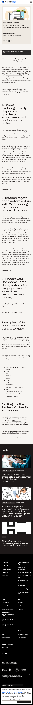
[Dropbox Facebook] (6, 653)
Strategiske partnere (23, 634)
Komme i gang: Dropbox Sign (8, 620)
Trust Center (5, 647)
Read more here (6, 189)
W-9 (7, 373)
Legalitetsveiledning (7, 644)
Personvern (21, 609)
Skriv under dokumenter (24, 572)
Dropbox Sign (5, 566)
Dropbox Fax (5, 572)
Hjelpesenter (5, 602)
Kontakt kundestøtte (7, 609)
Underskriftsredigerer (24, 589)
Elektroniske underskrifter (21, 568)
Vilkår (19, 606)
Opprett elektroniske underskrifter (23, 585)
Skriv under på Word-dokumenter (24, 593)
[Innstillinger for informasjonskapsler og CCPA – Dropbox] (16, 696)
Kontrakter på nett (23, 580)
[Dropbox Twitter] (2, 653)
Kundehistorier (6, 637)
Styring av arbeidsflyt (13, 22)
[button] (31, 2)
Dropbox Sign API (6, 569)
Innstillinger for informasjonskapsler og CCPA (8, 614)
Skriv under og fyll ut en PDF (24, 576)
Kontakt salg (5, 606)
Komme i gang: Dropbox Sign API (8, 625)
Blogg (4, 22)
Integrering (5, 575)
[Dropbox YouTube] (9, 653)
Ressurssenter (5, 641)
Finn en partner (22, 637)
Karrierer (20, 602)
